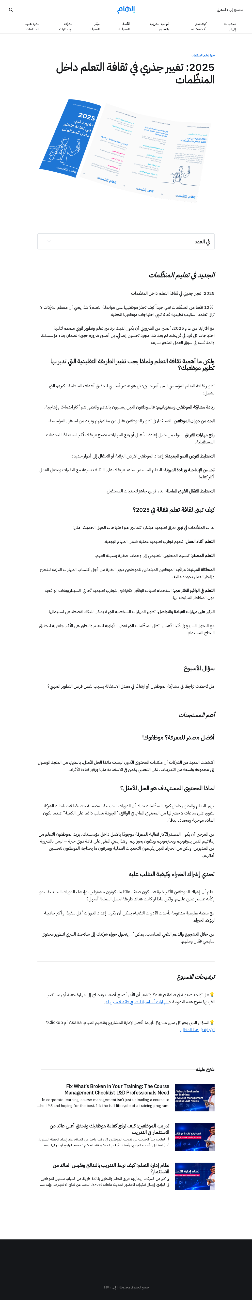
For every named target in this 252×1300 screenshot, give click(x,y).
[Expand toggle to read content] (49, 241)
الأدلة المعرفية (124, 26)
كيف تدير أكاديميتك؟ (198, 26)
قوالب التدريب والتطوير (160, 26)
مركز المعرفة (95, 26)
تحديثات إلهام (230, 26)
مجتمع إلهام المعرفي (230, 9)
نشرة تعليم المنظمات (32, 26)
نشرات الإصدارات (65, 26)
